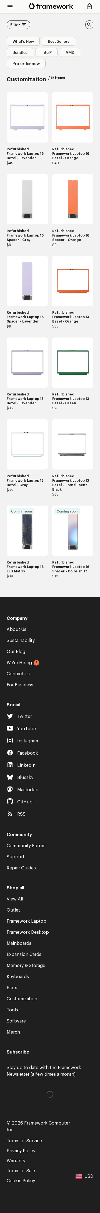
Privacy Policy (21, 1151)
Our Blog (16, 651)
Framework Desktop (28, 932)
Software (16, 1021)
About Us (16, 629)
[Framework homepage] (51, 6)
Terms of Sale (21, 1171)
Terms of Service (24, 1141)
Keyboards (18, 977)
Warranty (16, 1161)
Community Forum (26, 846)
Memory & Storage (26, 965)
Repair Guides (21, 868)
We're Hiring (19, 663)
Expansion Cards (24, 954)
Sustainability (21, 640)
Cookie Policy (21, 1181)
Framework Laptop (26, 921)
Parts (12, 988)
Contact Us (18, 674)
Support (15, 857)
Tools (12, 1010)
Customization (22, 999)
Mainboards (19, 943)
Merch (13, 1032)
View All (15, 899)
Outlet (13, 910)
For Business (20, 685)
